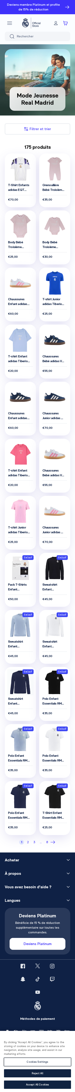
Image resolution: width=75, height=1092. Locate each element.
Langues (12, 900)
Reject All (37, 1073)
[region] (37, 1061)
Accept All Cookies (37, 1084)
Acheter (12, 860)
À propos (13, 873)
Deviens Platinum (38, 944)
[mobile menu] (9, 23)
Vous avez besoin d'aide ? (28, 887)
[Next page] (53, 842)
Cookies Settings (37, 1061)
